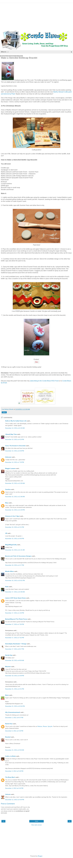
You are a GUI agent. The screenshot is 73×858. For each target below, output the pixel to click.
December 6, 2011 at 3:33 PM (14, 731)
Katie (7, 586)
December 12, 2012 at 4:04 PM (14, 799)
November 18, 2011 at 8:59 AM (14, 660)
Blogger (40, 856)
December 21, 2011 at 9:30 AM (14, 750)
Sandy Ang (8, 655)
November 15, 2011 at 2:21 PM (14, 527)
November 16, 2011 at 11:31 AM (15, 550)
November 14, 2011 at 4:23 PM (14, 439)
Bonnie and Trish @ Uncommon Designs (18, 556)
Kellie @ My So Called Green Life (16, 421)
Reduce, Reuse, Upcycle (45, 726)
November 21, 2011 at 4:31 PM (14, 689)
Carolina (8, 489)
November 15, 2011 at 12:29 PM (15, 510)
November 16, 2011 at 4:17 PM (14, 565)
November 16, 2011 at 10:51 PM (15, 580)
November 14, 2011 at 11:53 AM (15, 428)
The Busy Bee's (10, 777)
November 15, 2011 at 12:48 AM (15, 496)
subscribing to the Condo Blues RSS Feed (44, 381)
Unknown (8, 457)
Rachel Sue (9, 723)
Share (4, 412)
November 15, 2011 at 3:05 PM (14, 538)
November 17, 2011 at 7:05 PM (14, 624)
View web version (36, 825)
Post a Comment (8, 804)
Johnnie (8, 794)
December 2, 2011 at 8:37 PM (14, 717)
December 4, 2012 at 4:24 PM (14, 788)
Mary (6, 503)
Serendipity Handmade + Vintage (15, 644)
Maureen (8, 666)
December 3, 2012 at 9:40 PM (14, 771)
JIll (6, 533)
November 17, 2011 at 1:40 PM (14, 613)
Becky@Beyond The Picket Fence (16, 619)
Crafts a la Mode (10, 756)
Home (36, 821)
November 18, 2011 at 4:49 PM (14, 675)
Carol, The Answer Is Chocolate (15, 445)
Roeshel (8, 737)
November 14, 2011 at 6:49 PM (14, 451)
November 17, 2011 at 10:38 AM (15, 592)
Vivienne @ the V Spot (12, 516)
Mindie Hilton (9, 571)
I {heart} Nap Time (11, 434)
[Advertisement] (36, 16)
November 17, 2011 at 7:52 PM (14, 637)
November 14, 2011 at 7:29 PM (14, 462)
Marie (7, 695)
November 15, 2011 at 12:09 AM (15, 483)
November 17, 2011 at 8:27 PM (14, 649)
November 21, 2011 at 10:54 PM (15, 706)
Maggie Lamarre (10, 468)
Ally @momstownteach (12, 712)
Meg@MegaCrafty (11, 544)
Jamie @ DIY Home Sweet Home (15, 598)
